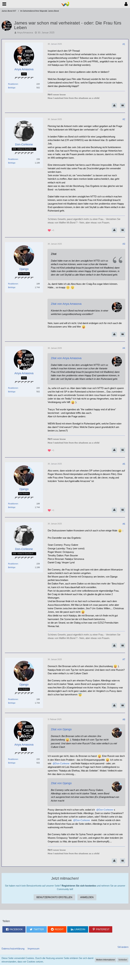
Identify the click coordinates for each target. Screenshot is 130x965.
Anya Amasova (25, 32)
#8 (124, 719)
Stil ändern (122, 947)
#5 (124, 464)
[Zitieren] (122, 105)
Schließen (122, 960)
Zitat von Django (61, 729)
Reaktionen (13, 84)
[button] (4, 4)
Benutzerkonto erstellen (54, 897)
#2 (124, 119)
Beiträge (11, 88)
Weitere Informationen (105, 960)
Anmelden (87, 897)
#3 (124, 243)
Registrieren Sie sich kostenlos (79, 885)
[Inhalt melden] (114, 105)
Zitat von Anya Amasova (66, 303)
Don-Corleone (62, 763)
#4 (124, 348)
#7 (124, 659)
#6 (124, 523)
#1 (124, 44)
